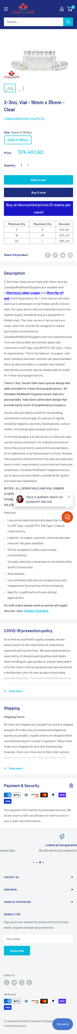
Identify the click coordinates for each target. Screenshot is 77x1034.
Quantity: (10, 165)
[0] (69, 8)
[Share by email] (70, 255)
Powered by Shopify (15, 1025)
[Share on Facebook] (48, 255)
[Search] (68, 21)
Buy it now (38, 192)
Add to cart (38, 180)
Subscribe (17, 950)
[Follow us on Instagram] (21, 982)
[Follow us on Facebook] (6, 982)
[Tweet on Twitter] (63, 255)
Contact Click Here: (36, 611)
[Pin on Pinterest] (55, 255)
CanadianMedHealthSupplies (24, 119)
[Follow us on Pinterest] (29, 982)
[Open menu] (6, 9)
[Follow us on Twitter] (14, 982)
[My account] (62, 9)
